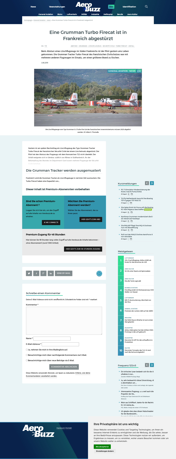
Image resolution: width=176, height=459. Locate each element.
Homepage (28, 20)
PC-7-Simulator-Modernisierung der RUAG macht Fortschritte (135, 191)
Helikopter (108, 14)
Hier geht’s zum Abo (90, 219)
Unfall (131, 46)
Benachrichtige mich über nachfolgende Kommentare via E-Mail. (57, 355)
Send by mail (63, 273)
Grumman (83, 46)
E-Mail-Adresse (33, 344)
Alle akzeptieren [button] (102, 447)
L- (128, 203)
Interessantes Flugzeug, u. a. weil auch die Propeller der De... (137, 393)
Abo (111, 7)
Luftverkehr (72, 14)
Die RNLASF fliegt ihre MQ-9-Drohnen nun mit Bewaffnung (136, 227)
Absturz (74, 46)
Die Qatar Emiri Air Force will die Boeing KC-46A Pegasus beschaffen (137, 208)
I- (128, 239)
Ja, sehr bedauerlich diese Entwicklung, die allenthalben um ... (137, 381)
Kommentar (32, 305)
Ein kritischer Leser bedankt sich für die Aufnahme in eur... (137, 373)
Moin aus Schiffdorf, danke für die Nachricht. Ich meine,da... (137, 404)
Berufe (120, 14)
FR (46, 46)
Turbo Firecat (121, 46)
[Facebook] (36, 273)
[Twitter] (29, 273)
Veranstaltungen (57, 7)
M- (129, 194)
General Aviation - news (42, 20)
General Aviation (46, 14)
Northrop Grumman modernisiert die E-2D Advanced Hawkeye (137, 218)
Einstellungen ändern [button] (105, 451)
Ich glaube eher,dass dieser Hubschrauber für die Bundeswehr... (137, 412)
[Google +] (43, 273)
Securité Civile (109, 46)
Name (29, 338)
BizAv (59, 14)
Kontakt (69, 428)
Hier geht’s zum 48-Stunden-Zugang (83, 249)
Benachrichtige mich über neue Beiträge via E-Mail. (51, 360)
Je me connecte (51, 222)
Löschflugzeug (94, 46)
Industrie (95, 14)
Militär (84, 14)
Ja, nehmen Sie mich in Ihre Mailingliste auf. (48, 350)
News (33, 7)
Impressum (61, 428)
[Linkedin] (51, 273)
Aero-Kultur (132, 14)
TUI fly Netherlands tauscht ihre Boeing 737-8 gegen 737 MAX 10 (137, 199)
